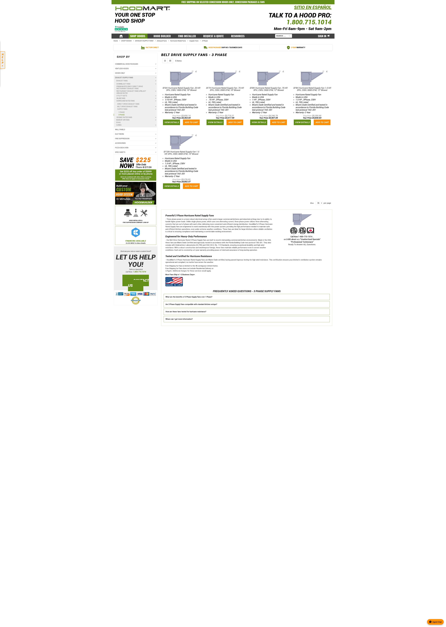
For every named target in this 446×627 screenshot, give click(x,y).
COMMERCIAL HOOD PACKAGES (126, 64)
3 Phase (121, 115)
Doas (118, 122)
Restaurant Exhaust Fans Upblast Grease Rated (131, 92)
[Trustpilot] (121, 28)
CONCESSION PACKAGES (246, 2)
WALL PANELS (120, 129)
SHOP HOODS (126, 41)
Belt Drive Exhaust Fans (127, 106)
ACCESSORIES (120, 143)
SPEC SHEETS (120, 152)
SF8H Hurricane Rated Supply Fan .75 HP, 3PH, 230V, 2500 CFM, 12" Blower (268, 89)
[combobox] (283, 36)
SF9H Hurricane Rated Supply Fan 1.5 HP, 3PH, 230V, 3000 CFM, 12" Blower (312, 89)
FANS (262, 2)
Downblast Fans (123, 84)
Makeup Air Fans (123, 120)
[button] (195, 71)
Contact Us (138, 283)
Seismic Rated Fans (124, 117)
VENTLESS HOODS (122, 68)
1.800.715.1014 (308, 22)
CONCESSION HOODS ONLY (221, 2)
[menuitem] (138, 36)
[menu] (223, 36)
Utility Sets (121, 96)
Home (115, 41)
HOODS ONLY (120, 73)
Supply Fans (194, 41)
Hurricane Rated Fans (178, 41)
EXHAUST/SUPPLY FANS (144, 41)
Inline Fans (120, 98)
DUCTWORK (119, 134)
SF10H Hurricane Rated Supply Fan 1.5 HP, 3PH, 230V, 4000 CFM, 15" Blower (181, 152)
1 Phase (121, 112)
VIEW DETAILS (171, 122)
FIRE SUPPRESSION (122, 139)
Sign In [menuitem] (322, 36)
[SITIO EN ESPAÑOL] (293, 9)
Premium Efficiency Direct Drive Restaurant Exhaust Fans (129, 87)
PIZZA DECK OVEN (121, 148)
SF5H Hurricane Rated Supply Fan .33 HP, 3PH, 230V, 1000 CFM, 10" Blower (181, 89)
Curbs (118, 125)
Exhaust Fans (162, 41)
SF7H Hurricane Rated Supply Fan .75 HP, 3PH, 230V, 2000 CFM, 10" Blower (225, 89)
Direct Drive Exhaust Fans (128, 104)
